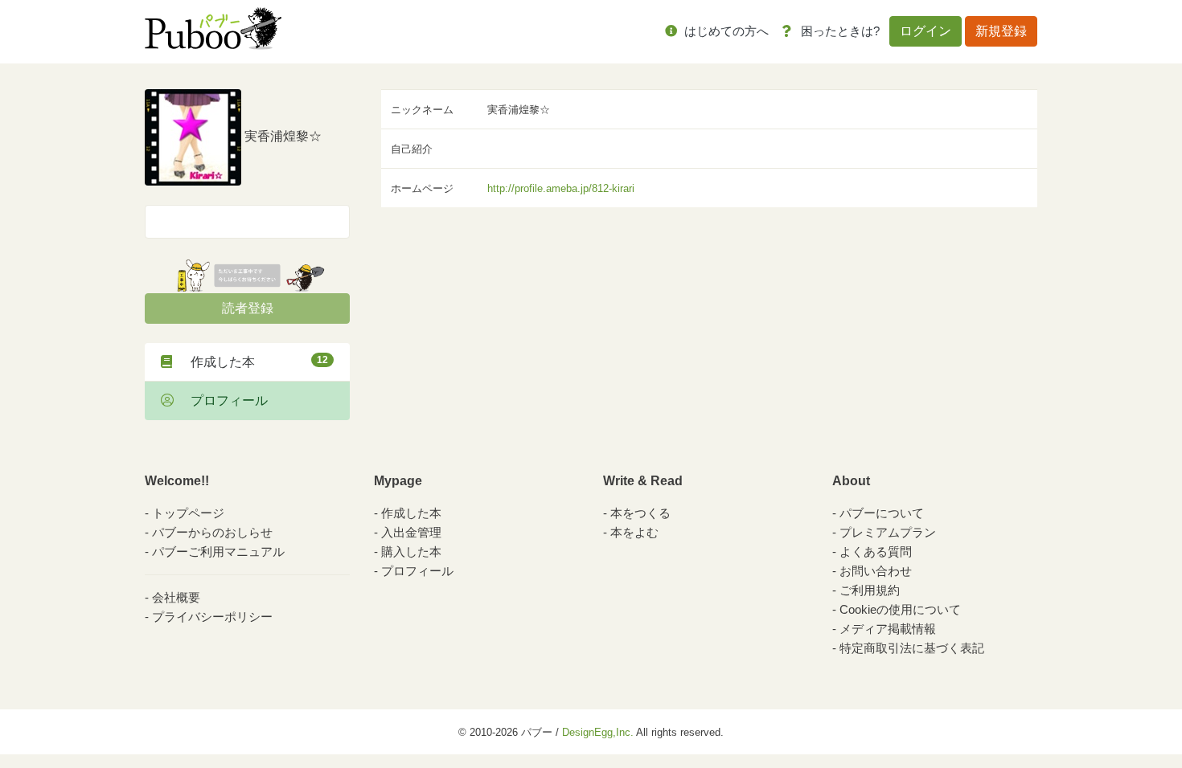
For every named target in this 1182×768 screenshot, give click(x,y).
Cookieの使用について (900, 609)
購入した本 (411, 551)
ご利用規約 (869, 590)
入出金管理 (411, 532)
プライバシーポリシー (212, 616)
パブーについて (881, 513)
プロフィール (223, 400)
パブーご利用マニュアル (218, 551)
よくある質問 (875, 551)
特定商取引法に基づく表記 (911, 648)
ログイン (925, 31)
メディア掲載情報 (887, 628)
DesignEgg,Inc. (598, 732)
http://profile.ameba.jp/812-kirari (560, 188)
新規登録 (1001, 31)
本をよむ (634, 532)
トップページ (188, 513)
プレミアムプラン (887, 532)
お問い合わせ (875, 571)
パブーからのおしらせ (212, 532)
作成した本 (253, 361)
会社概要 (176, 597)
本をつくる (640, 513)
